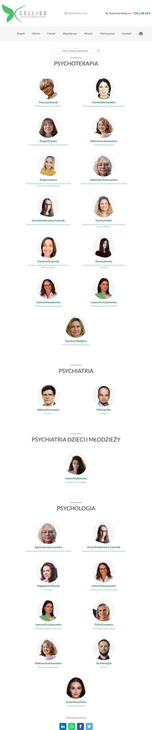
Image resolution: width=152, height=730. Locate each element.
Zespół (21, 33)
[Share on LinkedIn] (63, 726)
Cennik (51, 33)
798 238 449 (141, 13)
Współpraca (70, 33)
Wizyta (88, 33)
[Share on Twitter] (89, 726)
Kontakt (127, 33)
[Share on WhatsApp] (72, 726)
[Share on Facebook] (80, 726)
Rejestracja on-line (77, 13)
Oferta (36, 33)
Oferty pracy (107, 33)
